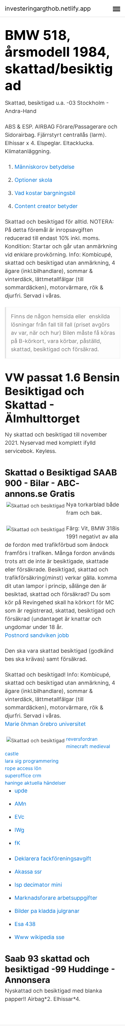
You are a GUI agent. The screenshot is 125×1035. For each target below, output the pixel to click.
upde (21, 790)
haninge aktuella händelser (35, 783)
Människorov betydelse (44, 167)
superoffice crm (23, 775)
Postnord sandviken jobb (37, 635)
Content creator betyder (46, 206)
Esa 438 (25, 924)
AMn (20, 803)
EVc (19, 817)
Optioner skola (33, 180)
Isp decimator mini (38, 884)
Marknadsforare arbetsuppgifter (56, 898)
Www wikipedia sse (39, 937)
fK (17, 843)
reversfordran (81, 739)
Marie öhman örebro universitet (45, 724)
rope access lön (23, 768)
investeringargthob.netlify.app (48, 8)
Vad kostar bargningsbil (45, 193)
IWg (19, 830)
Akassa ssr (28, 871)
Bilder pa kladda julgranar (47, 911)
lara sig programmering (32, 761)
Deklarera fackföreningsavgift (53, 858)
